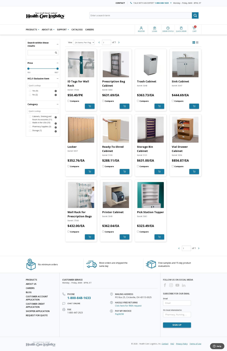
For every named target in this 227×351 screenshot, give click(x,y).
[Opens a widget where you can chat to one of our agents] (217, 346)
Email (165, 298)
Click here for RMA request (128, 305)
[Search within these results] (56, 53)
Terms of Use (195, 343)
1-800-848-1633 (162, 3)
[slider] (28, 69)
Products (31, 279)
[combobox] (144, 15)
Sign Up (177, 324)
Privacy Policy (182, 343)
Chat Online (73, 303)
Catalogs (77, 29)
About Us (31, 284)
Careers (89, 29)
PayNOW (119, 314)
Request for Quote (37, 315)
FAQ (172, 343)
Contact (120, 3)
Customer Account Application (37, 298)
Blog (29, 292)
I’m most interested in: (172, 310)
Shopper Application (38, 311)
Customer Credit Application (35, 305)
